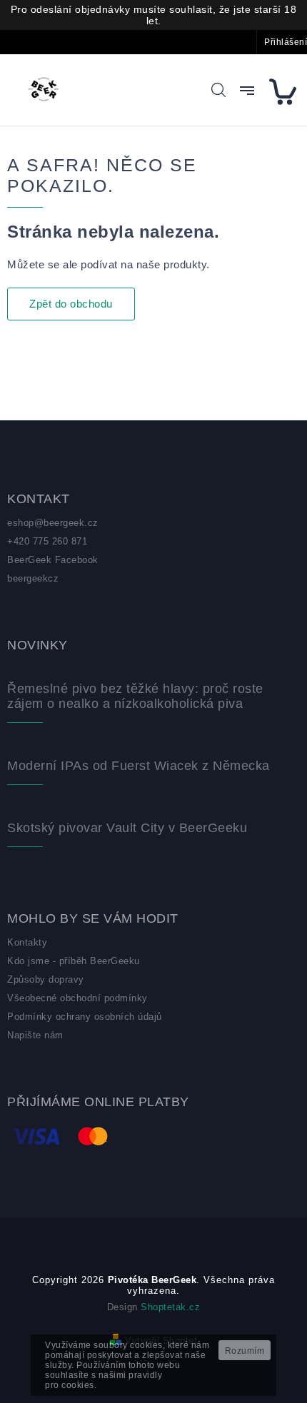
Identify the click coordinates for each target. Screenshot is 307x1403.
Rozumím (245, 1351)
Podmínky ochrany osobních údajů (84, 1016)
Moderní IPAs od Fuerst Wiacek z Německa (138, 766)
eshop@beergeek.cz (53, 522)
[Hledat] (218, 90)
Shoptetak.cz (170, 1307)
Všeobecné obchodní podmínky (77, 998)
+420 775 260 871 (47, 541)
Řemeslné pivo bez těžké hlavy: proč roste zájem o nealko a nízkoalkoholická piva (135, 696)
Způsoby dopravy (45, 979)
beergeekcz (33, 578)
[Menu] (247, 90)
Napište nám (35, 1035)
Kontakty (27, 942)
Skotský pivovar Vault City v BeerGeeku (127, 828)
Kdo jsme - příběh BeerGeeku (73, 961)
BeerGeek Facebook (53, 559)
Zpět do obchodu (71, 304)
